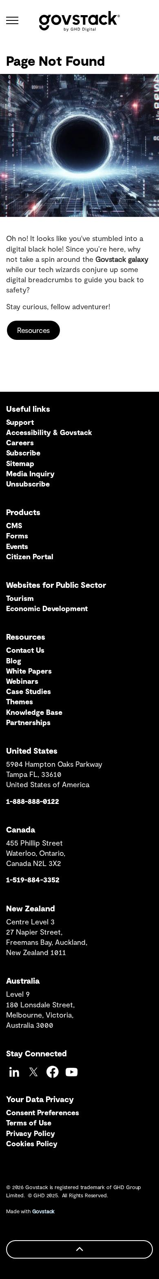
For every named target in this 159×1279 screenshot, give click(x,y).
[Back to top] (79, 1249)
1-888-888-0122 (32, 801)
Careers (20, 442)
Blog (13, 660)
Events (17, 546)
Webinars (22, 680)
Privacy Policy (30, 1133)
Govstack (43, 1211)
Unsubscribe (28, 483)
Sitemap (20, 463)
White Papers (29, 670)
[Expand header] (12, 20)
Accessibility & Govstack (49, 432)
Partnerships (28, 722)
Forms (17, 535)
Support (20, 421)
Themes (19, 701)
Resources (33, 330)
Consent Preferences (42, 1112)
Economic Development (47, 608)
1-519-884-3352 (33, 879)
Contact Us (25, 649)
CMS (14, 525)
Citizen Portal (29, 556)
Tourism (20, 598)
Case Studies (28, 691)
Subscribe (23, 452)
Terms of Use (28, 1122)
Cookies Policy (31, 1143)
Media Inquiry (30, 473)
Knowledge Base (34, 712)
